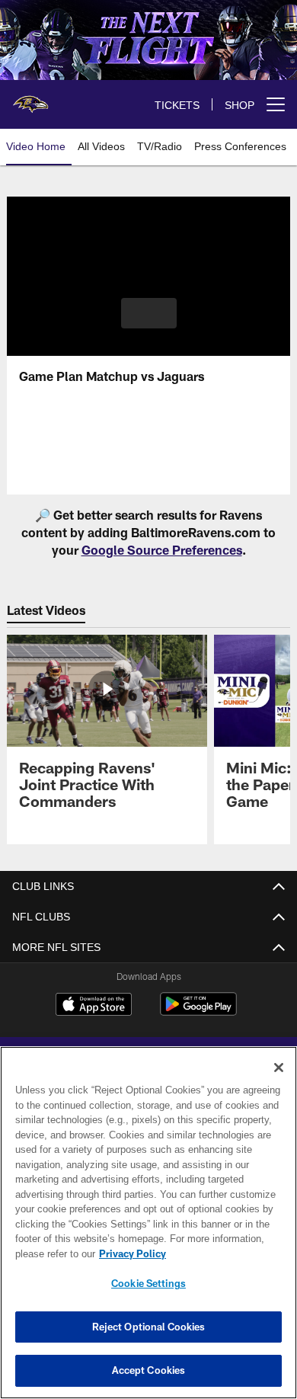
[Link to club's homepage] (30, 98)
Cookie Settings (148, 1283)
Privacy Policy (129, 1253)
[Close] (278, 1067)
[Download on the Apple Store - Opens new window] (93, 1006)
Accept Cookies (149, 1370)
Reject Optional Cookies (149, 1327)
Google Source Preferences (161, 550)
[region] (148, 1222)
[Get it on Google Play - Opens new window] (198, 1011)
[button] (148, 313)
